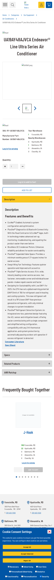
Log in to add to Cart (27, 182)
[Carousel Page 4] (25, 477)
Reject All (27, 560)
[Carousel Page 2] (19, 477)
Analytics (41, 571)
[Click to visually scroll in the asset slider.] (19, 108)
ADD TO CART (33, 470)
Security (45, 576)
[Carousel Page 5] (28, 477)
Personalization (30, 576)
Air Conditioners (8, 19)
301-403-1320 (36, 513)
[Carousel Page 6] (31, 477)
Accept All (27, 547)
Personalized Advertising (21, 571)
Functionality (12, 576)
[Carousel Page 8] (37, 477)
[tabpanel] (27, 272)
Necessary (14, 566)
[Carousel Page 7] (34, 477)
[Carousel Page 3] (22, 477)
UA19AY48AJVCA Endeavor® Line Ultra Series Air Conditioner (24, 22)
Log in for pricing (10, 148)
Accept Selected (27, 554)
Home (5, 15)
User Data (42, 566)
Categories (15, 15)
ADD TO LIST (27, 190)
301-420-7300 (11, 513)
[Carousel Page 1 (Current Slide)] (16, 477)
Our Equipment (29, 15)
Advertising (28, 566)
